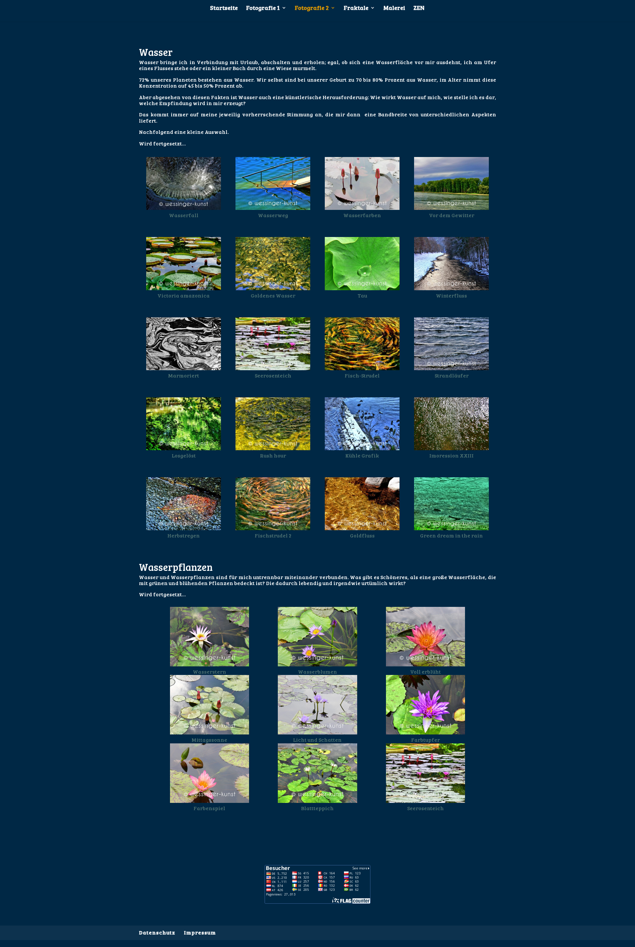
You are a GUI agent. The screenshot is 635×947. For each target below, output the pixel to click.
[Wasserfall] (183, 207)
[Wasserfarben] (362, 207)
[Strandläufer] (451, 368)
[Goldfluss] (362, 528)
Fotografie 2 (312, 8)
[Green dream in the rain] (451, 528)
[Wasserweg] (272, 207)
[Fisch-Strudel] (362, 368)
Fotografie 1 (263, 8)
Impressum (200, 932)
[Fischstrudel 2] (272, 528)
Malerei (394, 8)
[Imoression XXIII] (451, 448)
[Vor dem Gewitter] (451, 207)
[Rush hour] (272, 448)
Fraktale (356, 8)
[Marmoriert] (183, 368)
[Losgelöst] (183, 448)
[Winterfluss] (451, 288)
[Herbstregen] (183, 528)
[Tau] (362, 288)
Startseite (224, 8)
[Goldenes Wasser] (272, 288)
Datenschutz (157, 932)
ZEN (418, 8)
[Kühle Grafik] (362, 448)
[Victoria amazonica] (183, 288)
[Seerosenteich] (272, 368)
